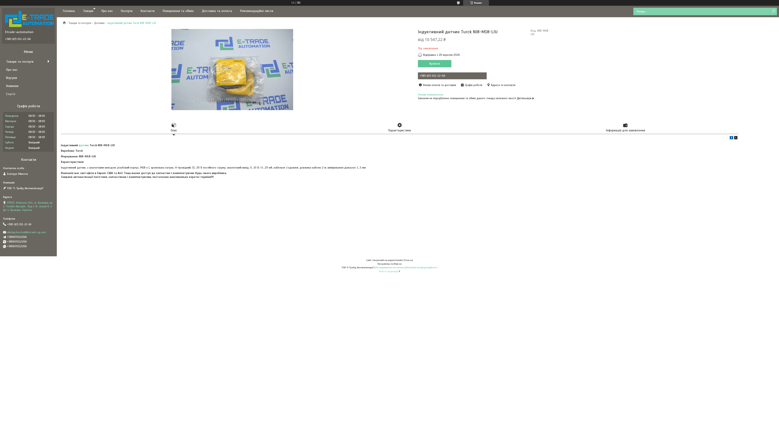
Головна (69, 11)
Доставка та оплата (217, 11)
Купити (434, 64)
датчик (84, 145)
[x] (735, 138)
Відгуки (11, 78)
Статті (10, 94)
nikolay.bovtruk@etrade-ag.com (26, 232)
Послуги (126, 11)
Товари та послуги (80, 23)
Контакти (148, 11)
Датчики (99, 23)
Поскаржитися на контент (390, 267)
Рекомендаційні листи (256, 11)
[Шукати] (773, 11)
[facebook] (731, 138)
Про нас (107, 11)
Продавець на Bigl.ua (390, 263)
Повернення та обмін (178, 11)
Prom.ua (408, 260)
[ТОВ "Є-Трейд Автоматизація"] (29, 19)
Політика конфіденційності (422, 267)
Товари (88, 11)
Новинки (12, 86)
